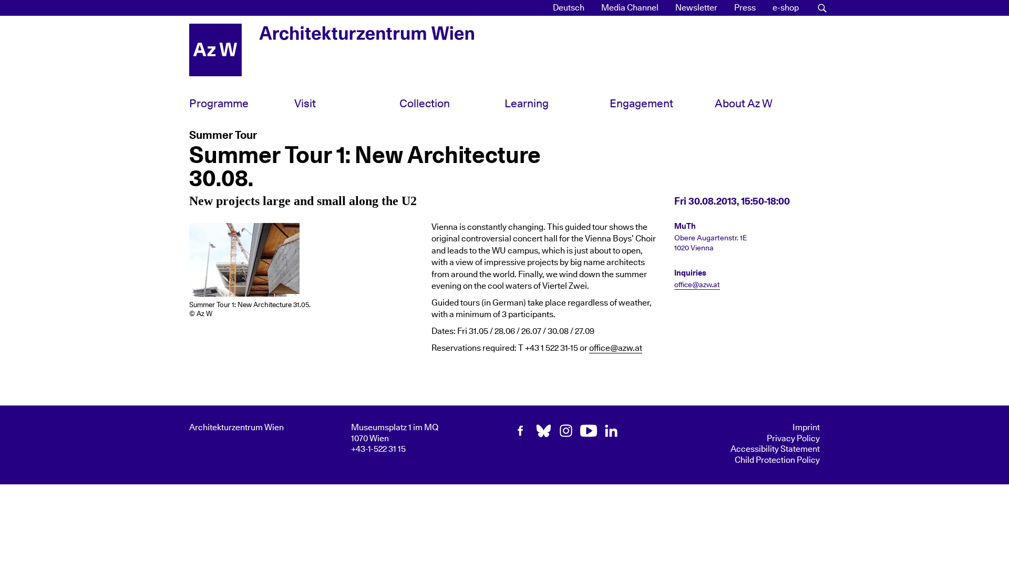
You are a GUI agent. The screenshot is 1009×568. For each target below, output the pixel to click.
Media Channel (629, 8)
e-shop (786, 8)
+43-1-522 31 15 (378, 449)
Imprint (806, 427)
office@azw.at (615, 348)
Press (745, 8)
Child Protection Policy (777, 460)
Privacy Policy (793, 438)
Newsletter (696, 8)
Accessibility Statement (775, 449)
